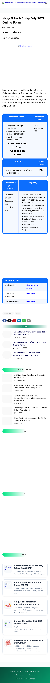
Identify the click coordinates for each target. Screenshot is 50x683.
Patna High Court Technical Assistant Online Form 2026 (30, 409)
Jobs (18, 313)
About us (32, 675)
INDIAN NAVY (8, 313)
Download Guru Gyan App (25, 679)
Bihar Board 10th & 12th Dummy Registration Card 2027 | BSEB (28, 386)
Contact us (20, 675)
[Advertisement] (25, 255)
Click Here (30, 293)
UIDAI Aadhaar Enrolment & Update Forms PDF (29, 376)
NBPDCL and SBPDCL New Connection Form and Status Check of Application (30, 398)
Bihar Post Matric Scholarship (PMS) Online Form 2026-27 (30, 419)
